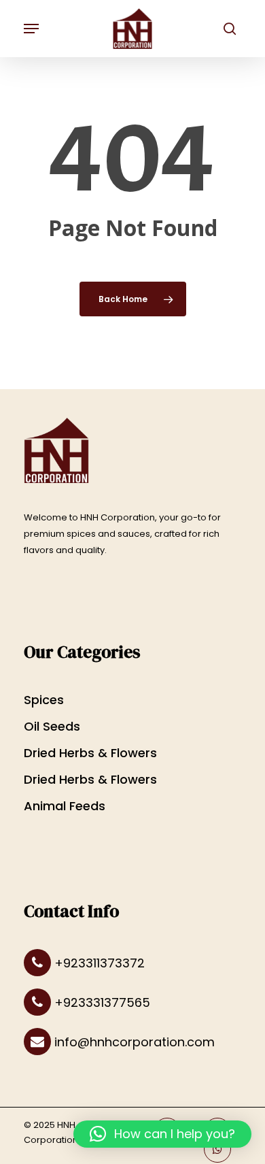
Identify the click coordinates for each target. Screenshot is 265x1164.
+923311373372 (98, 962)
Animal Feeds (64, 805)
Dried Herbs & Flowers (90, 752)
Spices (44, 699)
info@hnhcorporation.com (133, 1041)
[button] (162, 1134)
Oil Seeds (52, 726)
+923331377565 (100, 1002)
